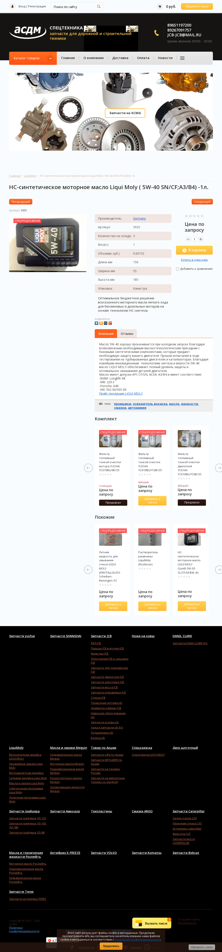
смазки (120, 408)
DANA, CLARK (182, 636)
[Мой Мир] (106, 322)
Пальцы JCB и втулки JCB (107, 648)
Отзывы (127, 334)
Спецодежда (142, 748)
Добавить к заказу (152, 500)
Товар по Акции (103, 748)
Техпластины (101, 811)
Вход (22, 6)
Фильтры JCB (99, 653)
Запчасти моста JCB (104, 687)
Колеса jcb (98, 738)
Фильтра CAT (182, 834)
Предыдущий (20, 202)
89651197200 (179, 25)
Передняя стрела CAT (187, 823)
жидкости (189, 404)
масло (174, 404)
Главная (68, 58)
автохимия (137, 408)
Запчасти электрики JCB (107, 682)
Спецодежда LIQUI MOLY (148, 755)
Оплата (143, 58)
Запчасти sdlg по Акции (107, 755)
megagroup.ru (187, 923)
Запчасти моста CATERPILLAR (184, 841)
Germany (139, 218)
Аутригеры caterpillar (187, 829)
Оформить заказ (197, 6)
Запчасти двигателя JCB (107, 677)
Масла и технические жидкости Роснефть (26, 855)
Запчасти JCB (101, 636)
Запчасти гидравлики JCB (108, 692)
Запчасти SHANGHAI (65, 636)
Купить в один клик (194, 260)
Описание (106, 334)
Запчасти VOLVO (104, 853)
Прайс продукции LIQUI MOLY (121, 393)
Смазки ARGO (142, 811)
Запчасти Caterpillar (189, 811)
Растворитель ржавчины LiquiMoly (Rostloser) (148, 558)
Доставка (120, 58)
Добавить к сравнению (196, 269)
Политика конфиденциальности (24, 929)
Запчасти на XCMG (125, 113)
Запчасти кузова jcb (105, 722)
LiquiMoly (30, 176)
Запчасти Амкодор (65, 811)
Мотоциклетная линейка (26, 773)
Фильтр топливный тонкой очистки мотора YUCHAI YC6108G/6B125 (110, 462)
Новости (165, 58)
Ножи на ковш (143, 636)
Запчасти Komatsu (147, 853)
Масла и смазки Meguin (68, 748)
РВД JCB (96, 643)
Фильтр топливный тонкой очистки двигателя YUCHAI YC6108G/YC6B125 (189, 464)
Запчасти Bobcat (186, 853)
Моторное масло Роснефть (27, 864)
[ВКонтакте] (97, 322)
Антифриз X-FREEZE (65, 853)
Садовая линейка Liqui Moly (28, 778)
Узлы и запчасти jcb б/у (107, 727)
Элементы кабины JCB (106, 708)
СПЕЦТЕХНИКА (66, 28)
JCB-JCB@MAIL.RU (184, 34)
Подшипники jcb (102, 733)
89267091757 (179, 30)
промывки (122, 404)
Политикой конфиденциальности (138, 939)
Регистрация (37, 6)
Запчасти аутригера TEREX (27, 899)
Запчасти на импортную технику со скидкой (108, 780)
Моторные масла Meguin (67, 764)
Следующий (202, 202)
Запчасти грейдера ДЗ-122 (27, 818)
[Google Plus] (110, 322)
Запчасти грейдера (24, 811)
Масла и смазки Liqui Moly (26, 783)
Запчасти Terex (21, 892)
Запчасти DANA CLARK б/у (190, 643)
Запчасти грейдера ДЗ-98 (26, 832)
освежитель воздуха (150, 404)
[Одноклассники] (101, 322)
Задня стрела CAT (185, 818)
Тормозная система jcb (106, 703)
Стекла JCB (98, 698)
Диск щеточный (185, 748)
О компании (93, 58)
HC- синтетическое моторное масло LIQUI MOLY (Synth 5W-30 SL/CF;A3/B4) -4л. (189, 562)
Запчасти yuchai (22, 636)
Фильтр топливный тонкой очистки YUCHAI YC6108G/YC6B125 (150, 462)
